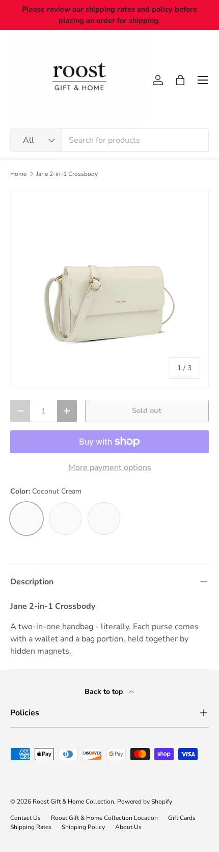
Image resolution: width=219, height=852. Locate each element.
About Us (128, 827)
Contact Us (25, 818)
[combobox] (109, 140)
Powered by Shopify (144, 801)
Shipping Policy (83, 827)
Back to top (105, 691)
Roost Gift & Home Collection (73, 801)
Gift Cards (182, 818)
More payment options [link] (109, 467)
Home (18, 174)
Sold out (146, 410)
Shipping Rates (30, 827)
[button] (180, 80)
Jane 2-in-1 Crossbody (67, 174)
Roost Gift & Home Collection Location (104, 818)
